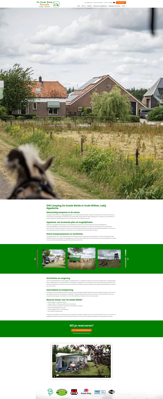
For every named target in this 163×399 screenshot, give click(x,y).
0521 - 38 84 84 (109, 2)
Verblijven (89, 6)
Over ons (84, 6)
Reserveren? (121, 2)
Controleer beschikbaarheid (82, 330)
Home (78, 6)
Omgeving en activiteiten (114, 6)
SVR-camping (65, 215)
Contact (123, 6)
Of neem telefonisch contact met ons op (81, 333)
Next (128, 259)
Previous (35, 259)
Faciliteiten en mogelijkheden (100, 6)
